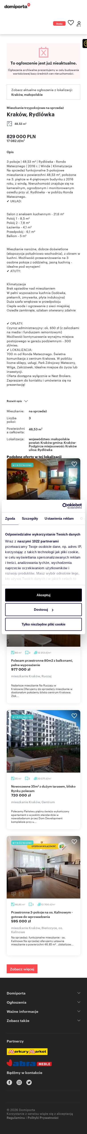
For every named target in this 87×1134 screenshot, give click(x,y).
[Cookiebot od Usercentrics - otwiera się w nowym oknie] (62, 506)
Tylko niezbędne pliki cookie (43, 624)
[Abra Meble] (29, 1062)
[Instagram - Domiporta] (19, 1082)
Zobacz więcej (22, 968)
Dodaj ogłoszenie (59, 24)
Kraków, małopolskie (27, 94)
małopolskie (60, 439)
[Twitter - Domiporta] (29, 1082)
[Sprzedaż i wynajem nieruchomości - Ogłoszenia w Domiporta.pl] (17, 6)
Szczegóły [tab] (30, 518)
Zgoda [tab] (10, 518)
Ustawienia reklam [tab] (59, 518)
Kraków (71, 446)
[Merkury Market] (27, 1051)
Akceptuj (43, 595)
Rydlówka (45, 449)
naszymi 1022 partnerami (38, 541)
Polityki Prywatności (43, 1117)
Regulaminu (16, 1117)
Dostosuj (41, 609)
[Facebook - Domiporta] (9, 1082)
